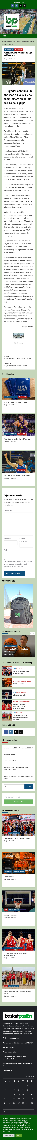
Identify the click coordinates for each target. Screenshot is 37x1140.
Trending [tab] (28, 662)
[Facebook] (12, 5)
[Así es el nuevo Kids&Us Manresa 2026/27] (7, 671)
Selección (26, 702)
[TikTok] (24, 5)
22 (27, 1099)
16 (32, 1094)
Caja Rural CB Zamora (11, 397)
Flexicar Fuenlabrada (10, 470)
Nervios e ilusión (18, 684)
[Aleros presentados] (7, 693)
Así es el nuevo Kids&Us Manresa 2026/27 (21, 672)
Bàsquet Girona (20, 713)
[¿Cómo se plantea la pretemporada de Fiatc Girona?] (7, 716)
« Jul (4, 1112)
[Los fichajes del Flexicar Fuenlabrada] (18, 462)
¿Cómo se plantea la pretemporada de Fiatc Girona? (20, 717)
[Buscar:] (14, 786)
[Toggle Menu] (4, 36)
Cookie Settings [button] (8, 1135)
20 (19, 1099)
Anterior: (17, 357)
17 (5, 1099)
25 (9, 1103)
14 (23, 1094)
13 (19, 1094)
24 (5, 1103)
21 (23, 1099)
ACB (14, 669)
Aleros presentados (19, 695)
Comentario (8, 510)
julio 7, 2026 (8, 654)
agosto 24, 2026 (9, 917)
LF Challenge (16, 681)
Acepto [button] (19, 1135)
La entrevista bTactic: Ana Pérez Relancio (16, 650)
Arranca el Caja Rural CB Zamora (15, 402)
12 (14, 1094)
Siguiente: (15, 364)
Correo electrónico (24, 540)
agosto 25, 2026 (9, 841)
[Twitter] (20, 5)
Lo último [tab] (7, 662)
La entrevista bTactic (10, 646)
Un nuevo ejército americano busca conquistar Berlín (19, 706)
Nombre (7, 539)
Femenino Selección (18, 702)
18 (9, 1099)
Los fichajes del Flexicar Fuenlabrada (17, 476)
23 (32, 1099)
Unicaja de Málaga (21, 692)
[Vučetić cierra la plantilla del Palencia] (18, 425)
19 (14, 1099)
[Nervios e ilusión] (7, 682)
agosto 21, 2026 (9, 405)
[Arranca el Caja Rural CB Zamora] (18, 389)
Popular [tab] (17, 662)
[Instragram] (16, 5)
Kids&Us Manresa (21, 669)
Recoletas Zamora (26, 681)
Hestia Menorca (9, 49)
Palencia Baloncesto (10, 433)
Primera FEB (18, 49)
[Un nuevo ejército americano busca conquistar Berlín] (7, 705)
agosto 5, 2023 (9, 59)
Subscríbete (18, 802)
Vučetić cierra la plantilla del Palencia (17, 439)
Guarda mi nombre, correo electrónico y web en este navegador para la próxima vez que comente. (18, 564)
